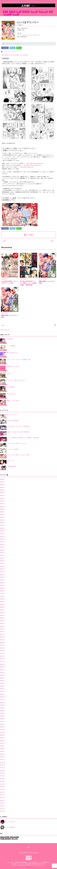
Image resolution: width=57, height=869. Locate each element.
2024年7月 (2, 547)
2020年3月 (2, 688)
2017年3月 (2, 786)
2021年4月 (2, 653)
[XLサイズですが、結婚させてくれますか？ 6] (3, 382)
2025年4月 (2, 522)
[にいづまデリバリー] (15, 85)
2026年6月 (2, 484)
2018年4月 (2, 751)
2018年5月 (2, 748)
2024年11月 (2, 536)
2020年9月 (2, 672)
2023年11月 (2, 569)
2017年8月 (2, 773)
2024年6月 (2, 550)
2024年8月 (2, 544)
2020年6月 (2, 680)
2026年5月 (2, 487)
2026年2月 (2, 495)
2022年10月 (2, 604)
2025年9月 (2, 509)
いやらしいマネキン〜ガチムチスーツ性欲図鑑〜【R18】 (18, 359)
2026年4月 (2, 490)
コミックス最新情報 (10, 345)
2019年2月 (2, 724)
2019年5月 (2, 716)
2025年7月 (2, 514)
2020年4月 (2, 686)
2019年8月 (2, 708)
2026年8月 (2, 479)
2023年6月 (2, 582)
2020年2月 (2, 691)
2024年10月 (2, 539)
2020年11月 (2, 667)
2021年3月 (2, 656)
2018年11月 (2, 732)
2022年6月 (2, 615)
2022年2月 (2, 626)
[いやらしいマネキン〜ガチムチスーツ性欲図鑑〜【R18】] (3, 361)
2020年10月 (2, 669)
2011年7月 (2, 808)
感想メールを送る (28, 235)
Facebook (5, 48)
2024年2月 (2, 561)
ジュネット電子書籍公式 (9, 827)
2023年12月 (2, 566)
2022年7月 (2, 612)
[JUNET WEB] (28, 5)
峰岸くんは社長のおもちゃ (12, 352)
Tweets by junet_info (4, 329)
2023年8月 (2, 577)
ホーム (5, 11)
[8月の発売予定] (3, 341)
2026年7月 (2, 482)
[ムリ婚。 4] (3, 375)
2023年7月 (2, 580)
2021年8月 (2, 642)
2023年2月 (2, 593)
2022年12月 (2, 599)
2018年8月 (2, 740)
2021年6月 (2, 648)
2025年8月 (2, 512)
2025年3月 (2, 525)
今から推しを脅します (11, 394)
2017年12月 (2, 762)
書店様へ (16, 14)
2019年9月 (2, 705)
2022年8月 (2, 610)
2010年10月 (2, 811)
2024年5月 (2, 552)
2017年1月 (2, 792)
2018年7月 (2, 743)
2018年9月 (2, 737)
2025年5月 (2, 520)
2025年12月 (2, 501)
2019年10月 (2, 702)
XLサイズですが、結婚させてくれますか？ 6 (16, 380)
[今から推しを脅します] (3, 396)
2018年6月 (2, 746)
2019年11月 (2, 699)
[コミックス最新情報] (3, 347)
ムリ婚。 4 (8, 373)
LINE (19, 48)
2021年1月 (2, 661)
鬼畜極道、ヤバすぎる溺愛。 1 (13, 400)
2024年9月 (2, 541)
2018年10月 (2, 735)
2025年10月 (2, 506)
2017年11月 (2, 765)
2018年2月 (2, 757)
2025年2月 (2, 528)
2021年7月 (2, 645)
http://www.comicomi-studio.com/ (32, 165)
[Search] (55, 325)
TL (50, 11)
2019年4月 (2, 718)
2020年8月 (2, 675)
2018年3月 (2, 754)
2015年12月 (2, 797)
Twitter (13, 48)
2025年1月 (2, 531)
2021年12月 (2, 631)
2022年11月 (2, 601)
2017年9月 (2, 770)
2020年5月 (2, 683)
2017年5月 (2, 781)
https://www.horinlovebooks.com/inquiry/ (12, 185)
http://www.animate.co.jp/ (26, 167)
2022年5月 (2, 618)
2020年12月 (2, 664)
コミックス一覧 (11, 51)
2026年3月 (2, 492)
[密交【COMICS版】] (3, 389)
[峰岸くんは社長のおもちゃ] (3, 354)
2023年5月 (2, 585)
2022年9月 (2, 607)
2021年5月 (2, 650)
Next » (52, 241)
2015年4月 (2, 800)
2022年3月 (2, 623)
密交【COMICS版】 (10, 387)
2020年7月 (2, 678)
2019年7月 (2, 710)
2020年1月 (2, 694)
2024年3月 (2, 558)
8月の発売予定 (43, 11)
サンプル (12, 11)
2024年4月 (2, 555)
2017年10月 (2, 767)
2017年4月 (2, 784)
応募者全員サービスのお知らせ (13, 366)
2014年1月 (2, 806)
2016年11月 (2, 795)
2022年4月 (2, 620)
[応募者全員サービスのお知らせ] (3, 368)
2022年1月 (2, 629)
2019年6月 (2, 713)
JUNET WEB (26, 852)
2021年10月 (2, 637)
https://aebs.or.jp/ (29, 866)
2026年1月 (2, 498)
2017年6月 (2, 778)
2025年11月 (2, 503)
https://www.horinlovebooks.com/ (34, 163)
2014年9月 (2, 803)
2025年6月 (2, 517)
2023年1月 (2, 596)
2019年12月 (2, 697)
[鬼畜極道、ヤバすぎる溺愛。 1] (3, 402)
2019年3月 (2, 721)
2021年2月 (2, 659)
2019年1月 (2, 727)
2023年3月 (2, 590)
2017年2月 (2, 789)
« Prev (4, 241)
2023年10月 (2, 571)
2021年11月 (2, 634)
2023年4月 (2, 588)
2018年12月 (2, 729)
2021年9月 (2, 639)
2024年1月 (2, 563)
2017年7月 (2, 776)
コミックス (26, 11)
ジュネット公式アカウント (10, 821)
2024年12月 (2, 533)
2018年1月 (2, 759)
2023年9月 (2, 574)
